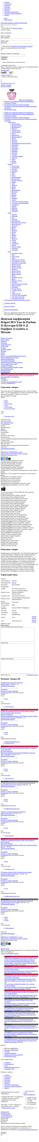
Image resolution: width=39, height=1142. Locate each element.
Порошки (15, 150)
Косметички (15, 135)
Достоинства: (19, 627)
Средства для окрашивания (20, 203)
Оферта (6, 15)
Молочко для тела (17, 277)
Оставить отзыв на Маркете (13, 13)
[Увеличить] (19, 377)
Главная (6, 2)
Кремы (14, 182)
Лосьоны (14, 185)
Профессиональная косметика (13, 1055)
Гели (13, 174)
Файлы (3, 370)
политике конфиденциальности (28, 1129)
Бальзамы (15, 171)
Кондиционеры (16, 177)
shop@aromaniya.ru (6, 75)
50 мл (6, 402)
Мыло (13, 234)
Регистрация (8, 20)
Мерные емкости (17, 137)
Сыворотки (15, 205)
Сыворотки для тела (18, 298)
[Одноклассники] (4, 459)
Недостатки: (4, 643)
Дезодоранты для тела (18, 261)
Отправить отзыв (32, 675)
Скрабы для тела (17, 290)
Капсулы (14, 219)
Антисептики (16, 124)
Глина (13, 175)
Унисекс (14, 103)
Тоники (14, 206)
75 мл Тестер (8, 407)
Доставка (7, 7)
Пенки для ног (16, 285)
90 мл (6, 828)
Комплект (4, 359)
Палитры (14, 141)
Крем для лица (16, 224)
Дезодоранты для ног (18, 259)
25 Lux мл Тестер (9, 408)
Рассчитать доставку (21, 453)
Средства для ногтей (18, 297)
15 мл (6, 888)
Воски (14, 172)
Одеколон (7, 1062)
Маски (14, 187)
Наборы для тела (17, 280)
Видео (3, 372)
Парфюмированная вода (11, 741)
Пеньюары (15, 145)
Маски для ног (16, 271)
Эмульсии (15, 211)
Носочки (14, 140)
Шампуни (15, 209)
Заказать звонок (17, 28)
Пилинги (14, 238)
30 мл (6, 400)
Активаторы (15, 167)
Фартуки (14, 158)
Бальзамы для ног (17, 253)
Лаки (13, 183)
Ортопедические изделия (19, 284)
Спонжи (14, 154)
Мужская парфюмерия (27, 101)
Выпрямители (16, 127)
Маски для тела (16, 274)
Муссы (14, 193)
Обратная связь (5, 1113)
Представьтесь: (5, 675)
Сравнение (14, 691)
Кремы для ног (16, 264)
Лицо (9, 213)
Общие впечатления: (7, 659)
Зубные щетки (16, 132)
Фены (13, 159)
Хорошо (3, 1132)
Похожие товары (6, 367)
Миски (14, 138)
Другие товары (34, 617)
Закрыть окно (5, 70)
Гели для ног (16, 256)
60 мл (6, 861)
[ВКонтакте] (2, 459)
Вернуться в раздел (7, 356)
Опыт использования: (7, 627)
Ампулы (14, 169)
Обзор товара (5, 357)
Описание (4, 361)
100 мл (6, 920)
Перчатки (15, 146)
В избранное (5, 692)
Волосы (10, 164)
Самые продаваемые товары (9, 953)
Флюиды (14, 208)
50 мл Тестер (8, 404)
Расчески (14, 153)
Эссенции (15, 250)
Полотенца (15, 148)
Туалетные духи (9, 1069)
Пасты (14, 196)
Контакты (7, 8)
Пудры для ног (16, 289)
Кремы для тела (16, 268)
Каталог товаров (6, 85)
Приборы (14, 151)
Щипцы (14, 162)
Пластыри (15, 287)
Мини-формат (16, 190)
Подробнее (4, 689)
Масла (14, 188)
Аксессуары (11, 122)
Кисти (14, 133)
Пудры (14, 240)
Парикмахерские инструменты (21, 143)
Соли (13, 292)
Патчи (14, 237)
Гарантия (7, 5)
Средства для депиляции (19, 295)
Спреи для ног (16, 293)
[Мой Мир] (7, 459)
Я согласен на (18, 46)
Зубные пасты (16, 130)
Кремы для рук (16, 266)
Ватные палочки (17, 125)
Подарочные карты (10, 109)
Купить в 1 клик (17, 452)
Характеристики (6, 362)
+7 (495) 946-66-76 (6, 28)
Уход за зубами (16, 247)
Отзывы (6, 10)
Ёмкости (14, 129)
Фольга (14, 161)
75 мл (6, 405)
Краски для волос (17, 180)
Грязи (13, 258)
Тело (9, 251)
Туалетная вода (9, 706)
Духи (6, 1065)
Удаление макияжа (17, 156)
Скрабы (14, 242)
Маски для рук (16, 272)
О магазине (7, 4)
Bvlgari (3, 429)
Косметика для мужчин (19, 222)
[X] (9, 459)
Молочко (14, 192)
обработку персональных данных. (21, 46)
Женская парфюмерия (26, 100)
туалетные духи (9, 416)
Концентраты (16, 179)
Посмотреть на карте (8, 1108)
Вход (5, 18)
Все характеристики (7, 422)
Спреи (14, 200)
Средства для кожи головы (20, 201)
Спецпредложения (23, 104)
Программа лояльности (11, 12)
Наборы (14, 195)
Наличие (3, 369)
